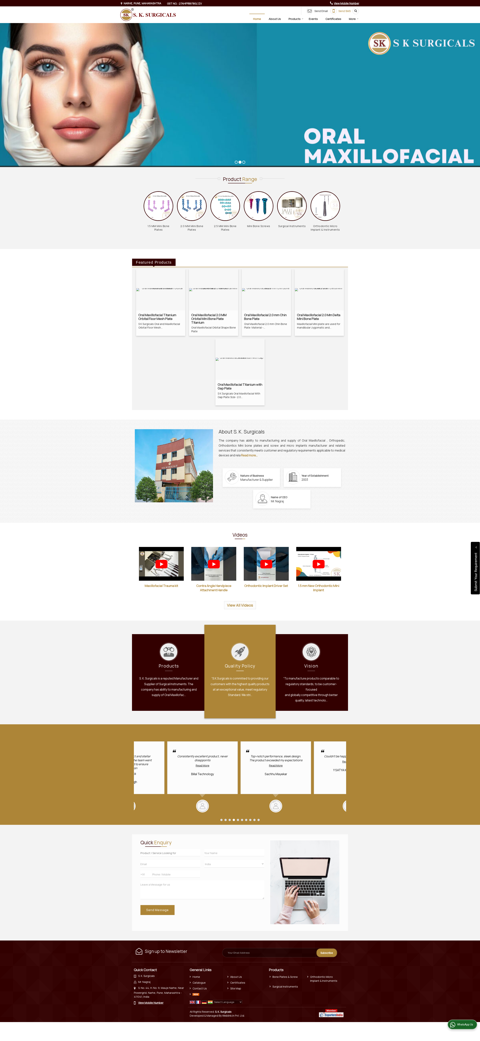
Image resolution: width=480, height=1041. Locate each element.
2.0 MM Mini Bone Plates (191, 228)
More (352, 19)
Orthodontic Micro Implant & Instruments (325, 228)
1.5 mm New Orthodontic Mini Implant (318, 588)
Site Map (235, 988)
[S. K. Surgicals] (148, 14)
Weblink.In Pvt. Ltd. (233, 1015)
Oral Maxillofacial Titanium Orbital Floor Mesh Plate (157, 317)
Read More (169, 765)
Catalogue (199, 982)
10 (258, 820)
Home (257, 19)
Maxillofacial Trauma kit (161, 586)
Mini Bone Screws (258, 226)
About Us (275, 19)
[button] (346, 3)
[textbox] (170, 852)
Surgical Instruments (292, 226)
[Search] (354, 11)
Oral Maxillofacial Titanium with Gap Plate (240, 386)
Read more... (249, 455)
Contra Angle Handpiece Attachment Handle (213, 588)
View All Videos (240, 605)
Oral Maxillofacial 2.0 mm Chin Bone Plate (265, 317)
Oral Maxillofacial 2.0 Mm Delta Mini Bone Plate (318, 317)
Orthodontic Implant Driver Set (266, 586)
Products (295, 19)
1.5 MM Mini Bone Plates (159, 228)
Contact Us (200, 988)
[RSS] (196, 994)
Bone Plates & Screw (285, 977)
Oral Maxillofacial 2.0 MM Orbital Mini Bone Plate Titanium (208, 318)
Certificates (333, 19)
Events (313, 19)
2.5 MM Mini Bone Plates (225, 228)
